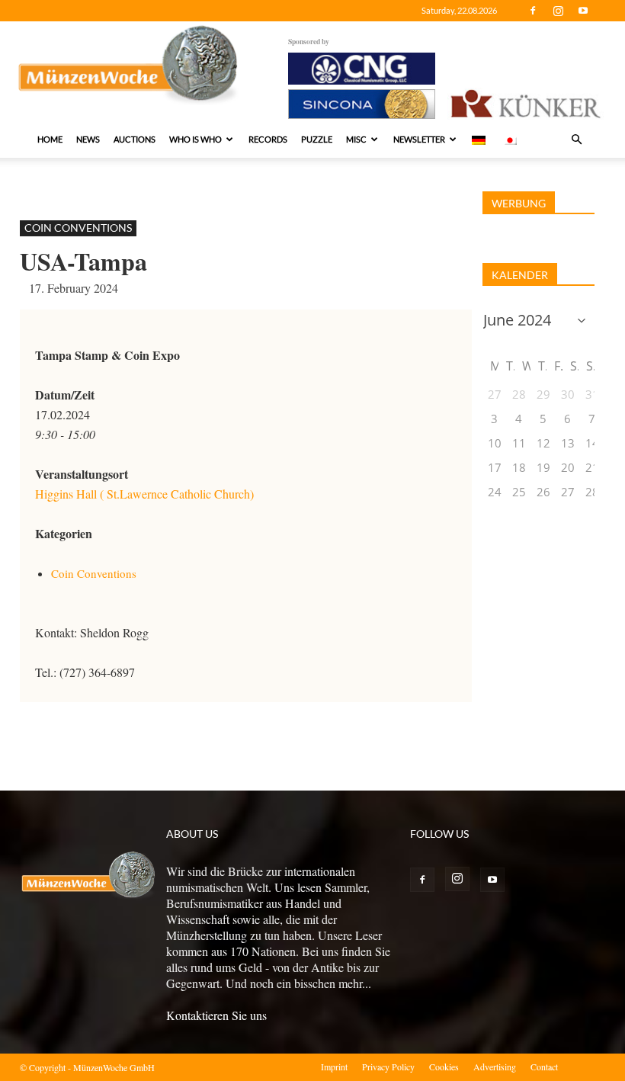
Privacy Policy (388, 1066)
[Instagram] (557, 10)
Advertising (494, 1066)
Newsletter (419, 139)
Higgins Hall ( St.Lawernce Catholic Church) (144, 494)
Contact (544, 1066)
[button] (576, 139)
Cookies (444, 1066)
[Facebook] (532, 10)
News (88, 139)
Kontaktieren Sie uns (216, 1015)
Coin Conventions (78, 227)
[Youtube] (583, 10)
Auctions (134, 139)
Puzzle (316, 139)
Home (49, 139)
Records (267, 139)
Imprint (334, 1066)
